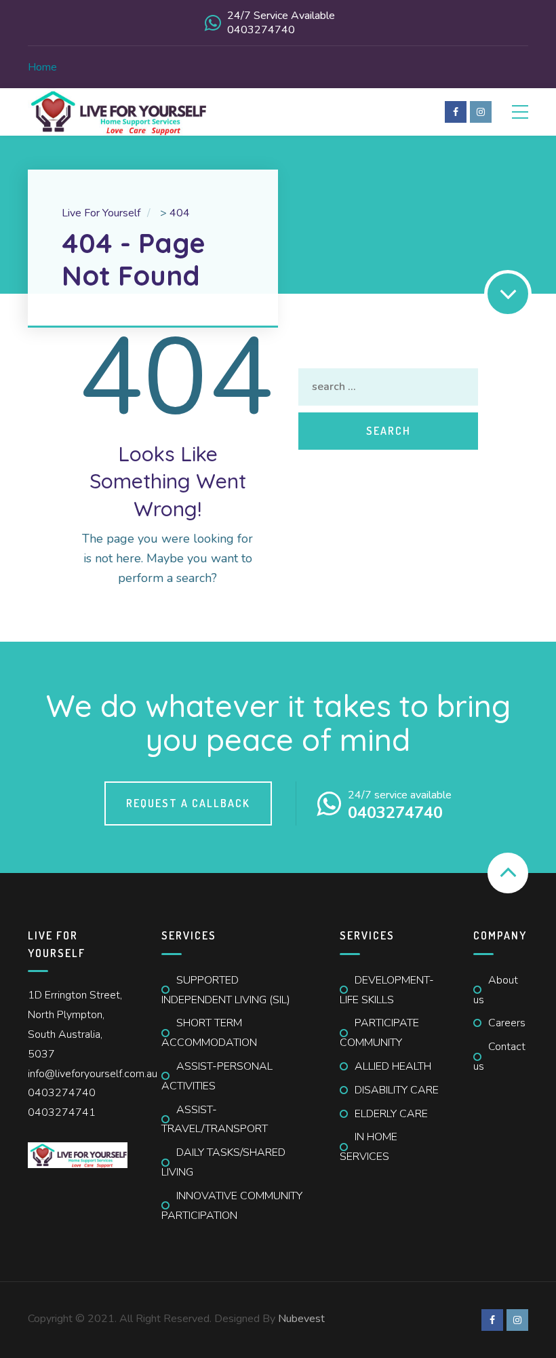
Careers (506, 1022)
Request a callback (188, 803)
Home (42, 67)
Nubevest (301, 1318)
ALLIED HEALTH (393, 1066)
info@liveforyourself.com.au (92, 1073)
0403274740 (62, 1092)
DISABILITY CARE (397, 1090)
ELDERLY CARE (391, 1113)
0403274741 (62, 1112)
